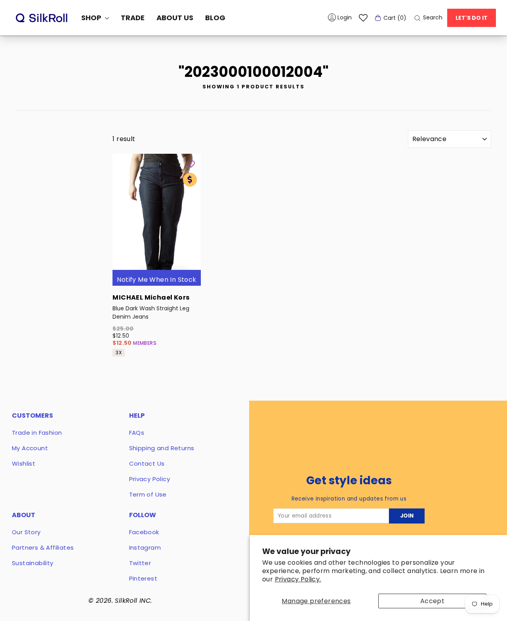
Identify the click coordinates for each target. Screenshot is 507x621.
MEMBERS (144, 343)
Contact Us (147, 463)
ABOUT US (174, 18)
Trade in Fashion (37, 432)
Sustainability (32, 563)
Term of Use (148, 494)
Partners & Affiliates (43, 547)
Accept (432, 601)
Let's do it (472, 18)
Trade (133, 18)
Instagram (145, 547)
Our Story (26, 532)
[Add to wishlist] (191, 164)
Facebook (144, 532)
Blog (215, 18)
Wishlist (23, 463)
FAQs (137, 432)
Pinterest (143, 578)
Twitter (140, 563)
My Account (30, 448)
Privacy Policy (149, 479)
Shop (92, 18)
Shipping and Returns (161, 448)
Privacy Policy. (298, 579)
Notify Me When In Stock (156, 279)
